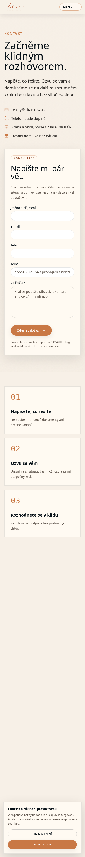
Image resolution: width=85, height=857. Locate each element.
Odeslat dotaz (28, 330)
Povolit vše (42, 844)
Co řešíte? (18, 282)
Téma (15, 264)
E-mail (15, 226)
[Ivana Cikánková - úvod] (13, 7)
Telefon (16, 245)
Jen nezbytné (43, 834)
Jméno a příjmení (23, 207)
